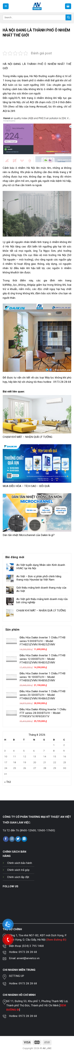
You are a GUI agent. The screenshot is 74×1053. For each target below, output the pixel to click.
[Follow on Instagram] (12, 839)
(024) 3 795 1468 (33, 946)
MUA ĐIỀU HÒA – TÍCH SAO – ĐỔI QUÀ (26, 486)
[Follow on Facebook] (6, 839)
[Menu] (6, 6)
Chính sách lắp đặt (18, 877)
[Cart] (68, 6)
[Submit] (68, 17)
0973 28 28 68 (28, 952)
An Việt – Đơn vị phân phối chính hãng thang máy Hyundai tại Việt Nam (38, 578)
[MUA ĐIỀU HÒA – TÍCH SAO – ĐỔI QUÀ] (37, 463)
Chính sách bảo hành (19, 863)
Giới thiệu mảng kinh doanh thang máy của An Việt (41, 589)
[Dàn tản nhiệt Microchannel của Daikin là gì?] (37, 512)
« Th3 (7, 782)
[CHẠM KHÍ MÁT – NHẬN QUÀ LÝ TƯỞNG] (37, 414)
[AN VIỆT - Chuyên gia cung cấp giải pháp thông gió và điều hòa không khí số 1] (37, 6)
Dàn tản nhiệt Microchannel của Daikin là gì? (29, 535)
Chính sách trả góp (18, 870)
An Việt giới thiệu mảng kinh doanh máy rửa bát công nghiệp (42, 600)
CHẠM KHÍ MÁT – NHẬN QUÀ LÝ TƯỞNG (27, 437)
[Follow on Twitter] (18, 839)
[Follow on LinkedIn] (24, 839)
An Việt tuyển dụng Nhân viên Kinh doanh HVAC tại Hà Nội (40, 566)
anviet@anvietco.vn (28, 958)
